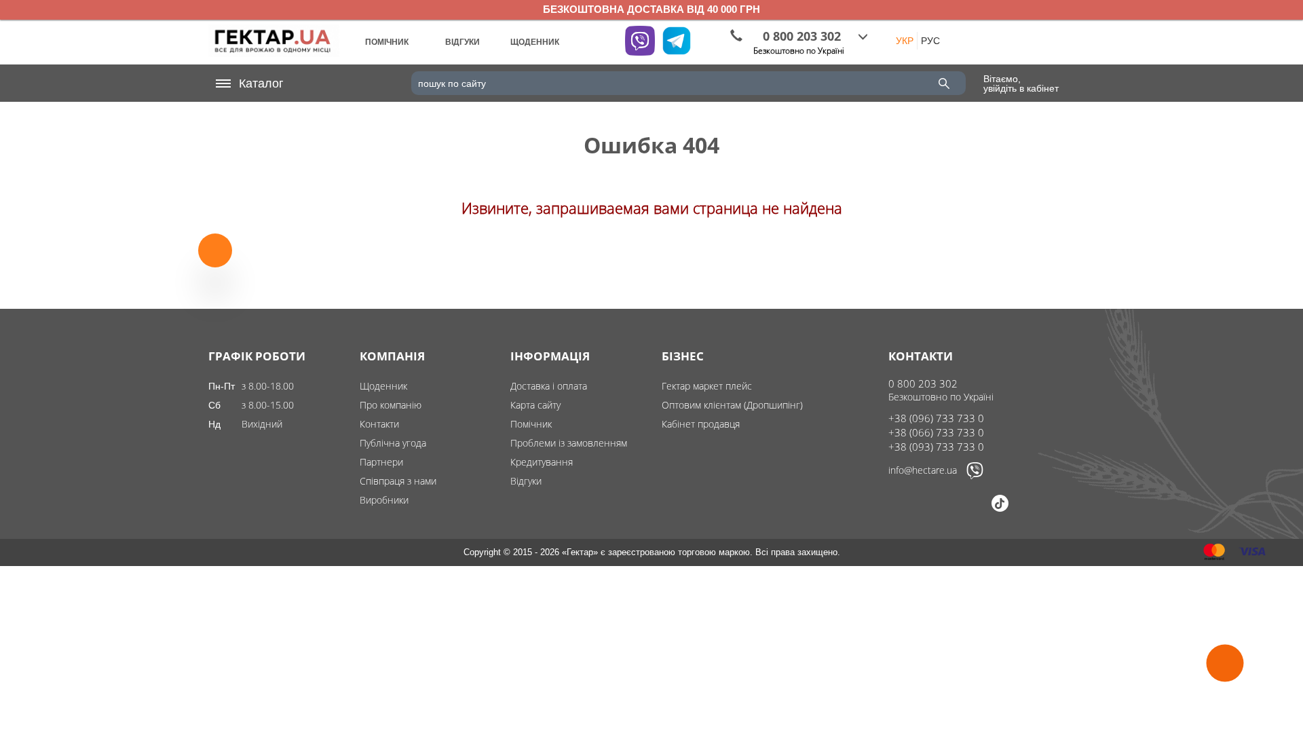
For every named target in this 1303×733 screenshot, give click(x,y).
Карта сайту (535, 404)
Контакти (379, 423)
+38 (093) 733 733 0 (936, 446)
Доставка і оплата (548, 385)
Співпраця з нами (398, 480)
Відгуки (526, 480)
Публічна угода (393, 442)
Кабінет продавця (701, 423)
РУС (930, 40)
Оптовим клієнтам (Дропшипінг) (732, 404)
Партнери (381, 461)
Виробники (384, 499)
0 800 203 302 (923, 383)
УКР (904, 40)
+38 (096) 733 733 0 (936, 418)
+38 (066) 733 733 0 (936, 432)
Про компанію (390, 404)
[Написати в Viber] (974, 475)
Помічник (531, 423)
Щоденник (383, 385)
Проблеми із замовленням (568, 442)
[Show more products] (215, 250)
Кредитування (541, 461)
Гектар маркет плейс (707, 385)
